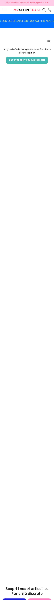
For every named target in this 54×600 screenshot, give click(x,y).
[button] (44, 10)
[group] (27, 3)
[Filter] (49, 41)
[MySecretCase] (27, 10)
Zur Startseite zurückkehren (27, 60)
